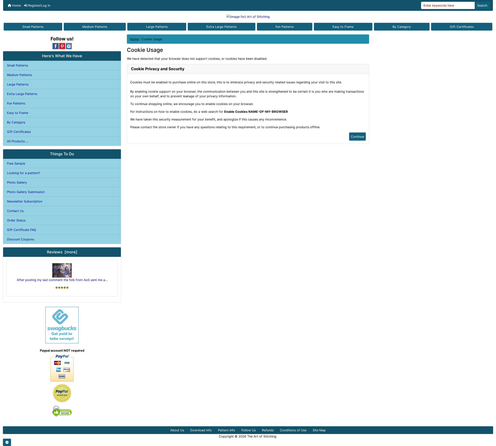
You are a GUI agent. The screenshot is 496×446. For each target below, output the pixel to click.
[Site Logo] (248, 16)
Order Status (16, 220)
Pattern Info (226, 430)
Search (482, 5)
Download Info (201, 430)
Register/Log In (38, 5)
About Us (177, 430)
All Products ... (17, 141)
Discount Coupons (20, 239)
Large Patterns (157, 27)
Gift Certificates (462, 27)
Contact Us (15, 211)
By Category (402, 27)
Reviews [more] (62, 252)
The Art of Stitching (261, 436)
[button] (7, 442)
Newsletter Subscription (24, 201)
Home (16, 5)
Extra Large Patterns (221, 27)
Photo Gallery (17, 182)
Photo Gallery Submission (26, 192)
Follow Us (248, 430)
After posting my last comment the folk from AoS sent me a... (62, 280)
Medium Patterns (94, 27)
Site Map (319, 430)
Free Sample (16, 163)
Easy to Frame (343, 27)
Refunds (268, 430)
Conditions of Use (293, 430)
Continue (357, 136)
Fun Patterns (285, 27)
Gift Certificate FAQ (21, 230)
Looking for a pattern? (23, 173)
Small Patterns (32, 27)
